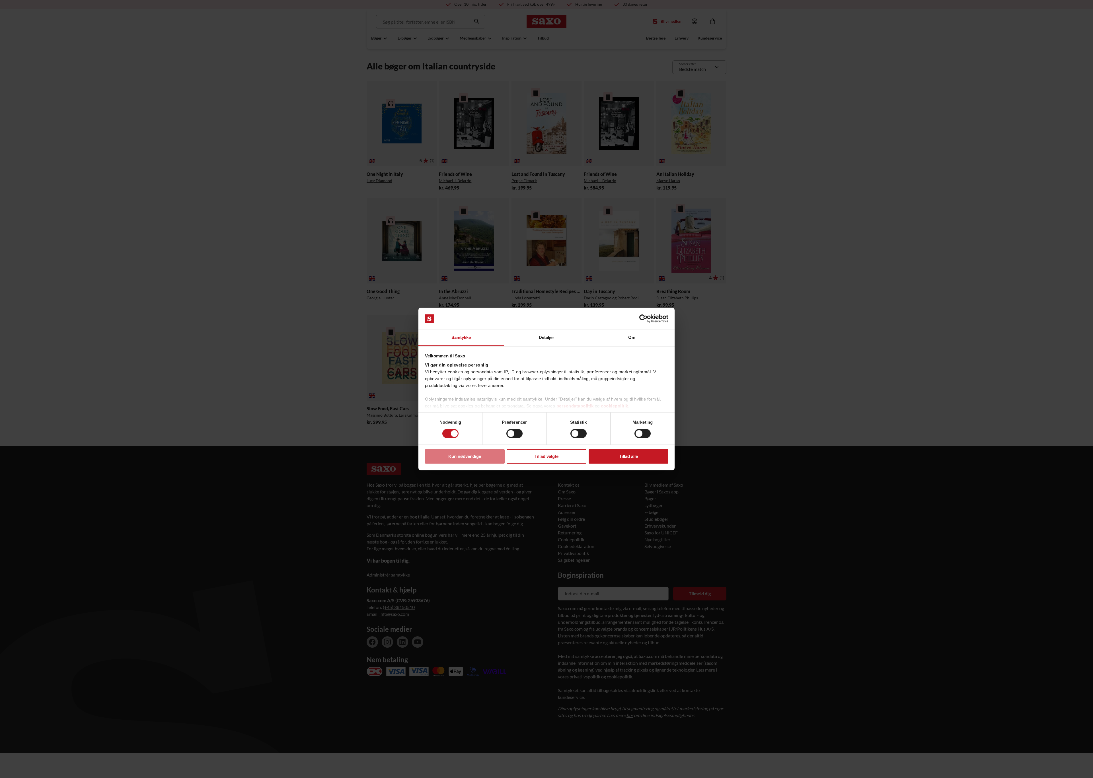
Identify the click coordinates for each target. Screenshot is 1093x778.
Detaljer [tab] (546, 337)
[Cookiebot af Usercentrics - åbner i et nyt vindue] (643, 318)
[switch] (514, 433)
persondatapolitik (575, 406)
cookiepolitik (614, 406)
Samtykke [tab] (461, 337)
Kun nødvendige (464, 456)
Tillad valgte (546, 456)
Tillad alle (628, 456)
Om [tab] (631, 337)
